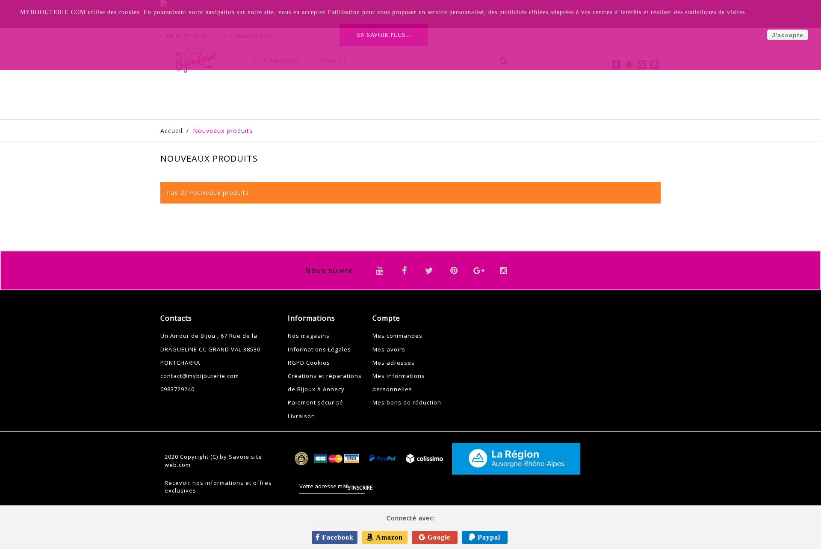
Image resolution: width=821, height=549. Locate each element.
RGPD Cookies (309, 362)
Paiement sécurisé (315, 402)
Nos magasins (309, 335)
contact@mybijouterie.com (199, 376)
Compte (386, 318)
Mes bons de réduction (406, 402)
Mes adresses (393, 362)
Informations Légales (319, 349)
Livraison (301, 416)
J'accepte (787, 35)
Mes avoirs (388, 349)
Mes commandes (397, 335)
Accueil (171, 131)
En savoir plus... (383, 35)
